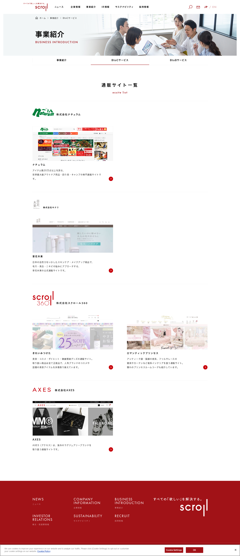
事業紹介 (91, 7)
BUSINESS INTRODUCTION (121, 503)
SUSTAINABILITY (80, 518)
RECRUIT (121, 518)
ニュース (59, 7)
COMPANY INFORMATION (80, 503)
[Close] (235, 550)
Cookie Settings (174, 550)
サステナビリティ (124, 7)
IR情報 (106, 7)
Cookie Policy (43, 551)
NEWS (38, 501)
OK (194, 550)
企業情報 (76, 7)
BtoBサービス (178, 60)
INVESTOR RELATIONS (38, 519)
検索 (187, 22)
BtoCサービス (120, 60)
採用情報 (144, 7)
